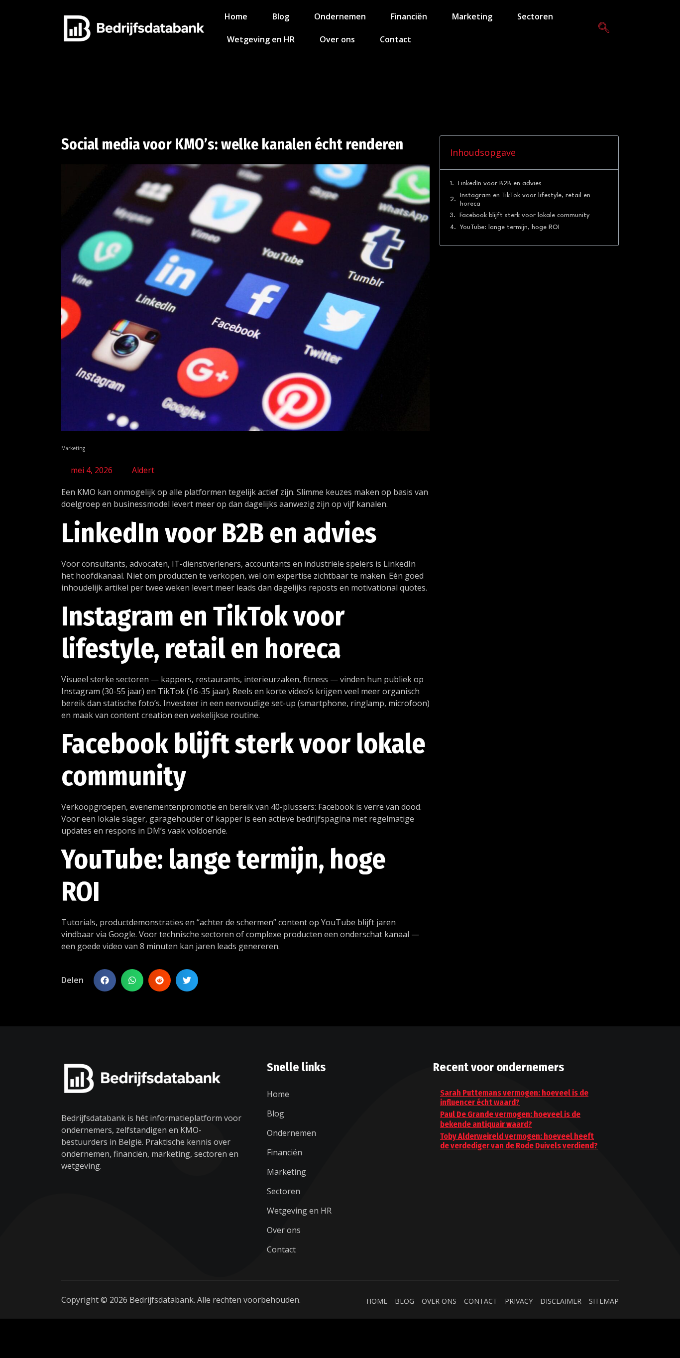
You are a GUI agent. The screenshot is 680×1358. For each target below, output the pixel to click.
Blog (280, 16)
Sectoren (535, 16)
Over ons (337, 39)
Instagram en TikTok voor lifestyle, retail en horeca (525, 199)
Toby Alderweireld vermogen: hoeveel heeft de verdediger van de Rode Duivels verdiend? (519, 1140)
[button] (105, 980)
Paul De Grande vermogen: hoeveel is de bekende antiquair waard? (510, 1119)
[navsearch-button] (603, 28)
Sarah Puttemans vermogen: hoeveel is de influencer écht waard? (514, 1097)
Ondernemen (340, 16)
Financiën (409, 16)
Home (236, 16)
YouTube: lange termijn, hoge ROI (510, 227)
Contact (395, 39)
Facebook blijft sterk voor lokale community (524, 215)
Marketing (472, 16)
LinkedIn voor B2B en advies (500, 183)
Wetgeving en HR (261, 39)
